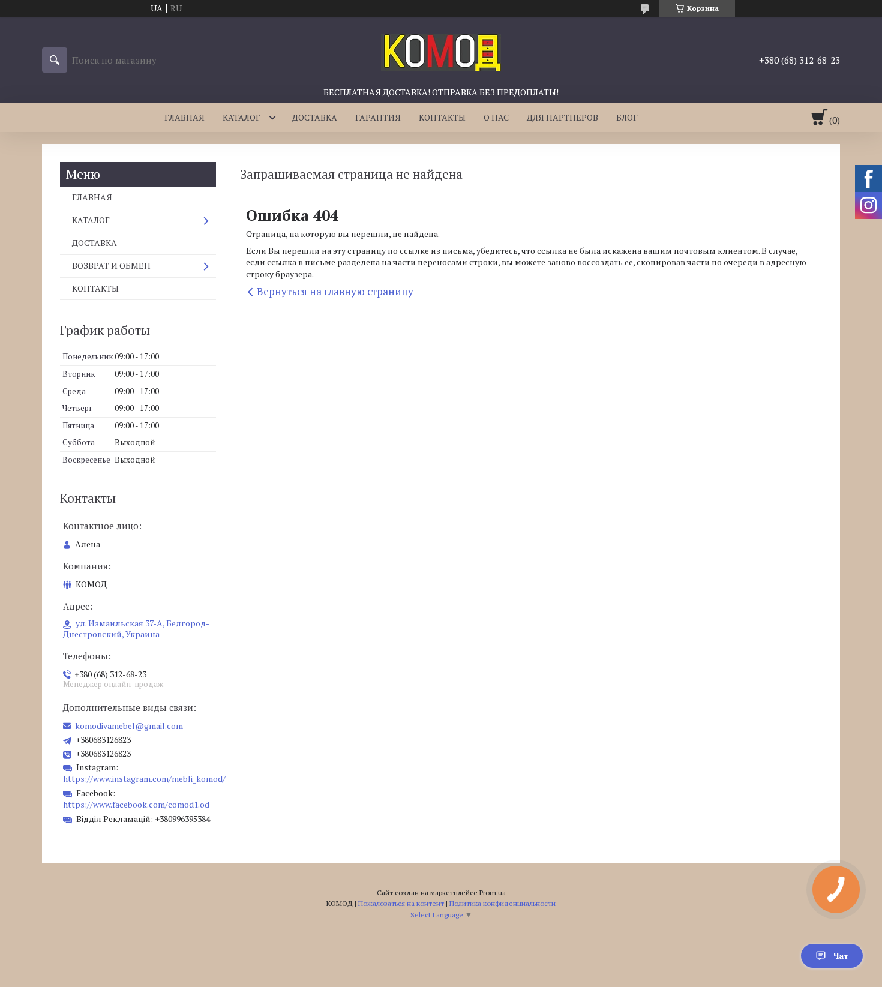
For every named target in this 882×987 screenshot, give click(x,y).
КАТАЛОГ (241, 117)
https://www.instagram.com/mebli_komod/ (144, 778)
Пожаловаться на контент (401, 903)
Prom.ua (492, 892)
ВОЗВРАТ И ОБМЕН (111, 265)
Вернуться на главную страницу (335, 291)
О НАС (496, 117)
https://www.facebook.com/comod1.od (136, 804)
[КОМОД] (441, 51)
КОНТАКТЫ (442, 117)
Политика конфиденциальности (502, 903)
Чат (840, 955)
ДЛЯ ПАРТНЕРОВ (562, 117)
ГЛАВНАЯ (184, 117)
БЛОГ (627, 117)
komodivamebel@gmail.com (129, 726)
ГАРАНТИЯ (378, 117)
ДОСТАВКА (314, 117)
